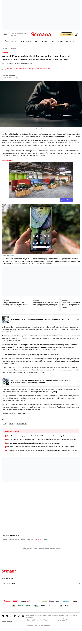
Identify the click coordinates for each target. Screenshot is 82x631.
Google (11, 423)
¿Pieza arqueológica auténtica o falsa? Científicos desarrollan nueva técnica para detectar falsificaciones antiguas (15, 304)
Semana (4, 48)
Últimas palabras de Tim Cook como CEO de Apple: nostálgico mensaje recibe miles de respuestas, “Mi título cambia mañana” (45, 304)
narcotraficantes (22, 423)
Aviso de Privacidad (9, 621)
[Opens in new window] (7, 616)
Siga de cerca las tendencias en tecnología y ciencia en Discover (27, 68)
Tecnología (12, 48)
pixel (4, 423)
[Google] (3, 616)
